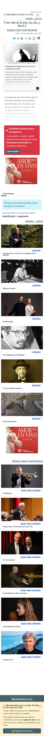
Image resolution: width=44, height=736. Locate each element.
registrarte (23, 216)
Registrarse (34, 12)
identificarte (8, 216)
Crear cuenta (28, 151)
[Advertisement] (22, 5)
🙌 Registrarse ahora (22, 731)
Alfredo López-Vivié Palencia (22, 30)
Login (39, 12)
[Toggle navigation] (38, 15)
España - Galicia (33, 19)
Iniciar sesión (13, 151)
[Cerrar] (40, 706)
